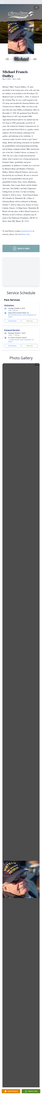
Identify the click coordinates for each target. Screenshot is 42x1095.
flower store (25, 234)
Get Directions (12, 321)
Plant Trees (30, 321)
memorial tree (27, 231)
